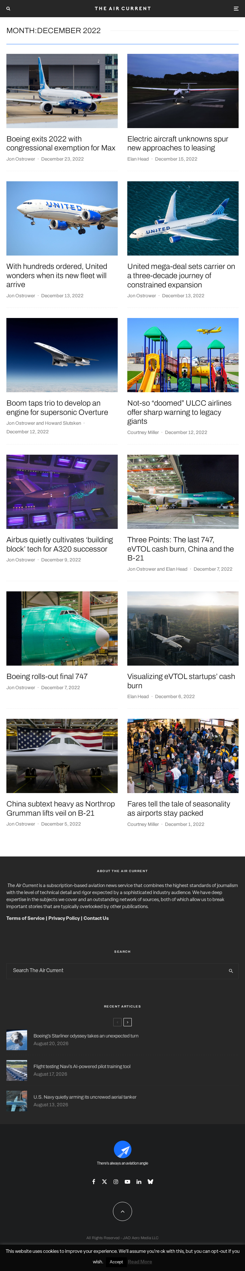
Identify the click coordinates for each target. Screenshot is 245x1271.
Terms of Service (25, 918)
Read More (140, 1262)
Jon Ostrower (20, 159)
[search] (231, 971)
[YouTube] (127, 1182)
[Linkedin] (139, 1182)
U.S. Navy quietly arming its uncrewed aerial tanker (85, 1097)
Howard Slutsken (63, 423)
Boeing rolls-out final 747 (47, 676)
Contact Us (96, 918)
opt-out (219, 1251)
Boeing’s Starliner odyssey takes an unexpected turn (85, 1035)
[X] (104, 1182)
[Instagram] (116, 1182)
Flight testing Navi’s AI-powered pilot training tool (81, 1066)
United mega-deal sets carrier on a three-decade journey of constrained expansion (181, 275)
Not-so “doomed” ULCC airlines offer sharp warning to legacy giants (179, 412)
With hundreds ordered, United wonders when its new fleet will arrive (56, 275)
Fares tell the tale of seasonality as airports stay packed (178, 808)
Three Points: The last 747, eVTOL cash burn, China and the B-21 (180, 549)
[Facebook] (94, 1182)
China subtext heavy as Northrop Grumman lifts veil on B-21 (60, 808)
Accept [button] (116, 1262)
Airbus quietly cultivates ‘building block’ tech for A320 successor (59, 544)
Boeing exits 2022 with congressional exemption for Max (60, 143)
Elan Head (138, 159)
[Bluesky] (150, 1182)
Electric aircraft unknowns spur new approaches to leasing (177, 143)
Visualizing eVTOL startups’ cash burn (181, 681)
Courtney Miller (143, 432)
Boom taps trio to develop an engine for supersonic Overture (57, 407)
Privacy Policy (64, 918)
